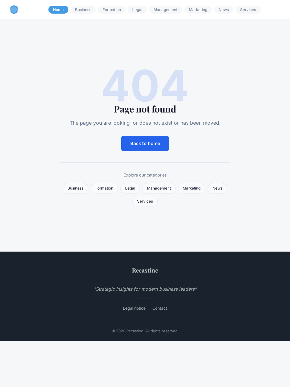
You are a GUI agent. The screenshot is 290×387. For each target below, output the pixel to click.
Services (248, 9)
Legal (137, 9)
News (224, 9)
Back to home (145, 143)
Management (165, 9)
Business (83, 9)
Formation (112, 9)
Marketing (198, 9)
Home (58, 9)
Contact (159, 308)
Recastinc (145, 270)
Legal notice (134, 308)
